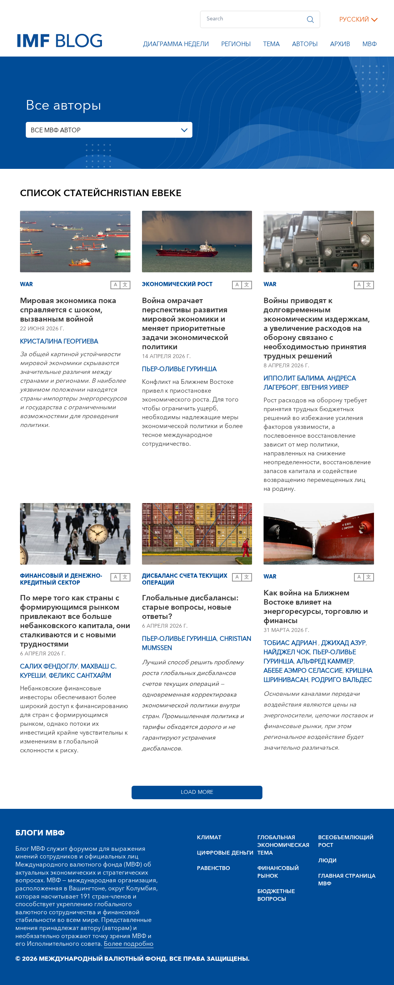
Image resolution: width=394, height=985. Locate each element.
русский (354, 19)
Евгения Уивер (325, 387)
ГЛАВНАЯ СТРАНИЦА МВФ (347, 880)
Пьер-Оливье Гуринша (179, 369)
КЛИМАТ (209, 838)
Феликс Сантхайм (80, 675)
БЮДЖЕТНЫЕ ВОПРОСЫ (276, 895)
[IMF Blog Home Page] (59, 40)
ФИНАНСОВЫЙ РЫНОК (278, 872)
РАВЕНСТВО (213, 868)
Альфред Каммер (325, 661)
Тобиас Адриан (291, 643)
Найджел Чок (287, 652)
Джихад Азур (343, 643)
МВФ (369, 45)
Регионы (236, 45)
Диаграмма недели (176, 45)
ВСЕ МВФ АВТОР (55, 130)
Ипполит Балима (294, 378)
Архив (340, 45)
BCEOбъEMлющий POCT (346, 841)
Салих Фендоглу (49, 666)
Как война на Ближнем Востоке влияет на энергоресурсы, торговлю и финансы (316, 606)
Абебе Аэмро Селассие (303, 670)
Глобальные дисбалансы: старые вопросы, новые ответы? (190, 607)
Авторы (305, 45)
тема (271, 45)
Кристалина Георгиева (59, 341)
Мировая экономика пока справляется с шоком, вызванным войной (68, 310)
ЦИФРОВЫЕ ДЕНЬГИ (225, 853)
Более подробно (129, 943)
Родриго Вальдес (341, 680)
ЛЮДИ (327, 861)
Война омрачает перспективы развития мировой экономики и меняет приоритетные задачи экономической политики (185, 324)
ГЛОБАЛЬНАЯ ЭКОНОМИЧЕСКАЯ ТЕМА (283, 845)
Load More (197, 792)
